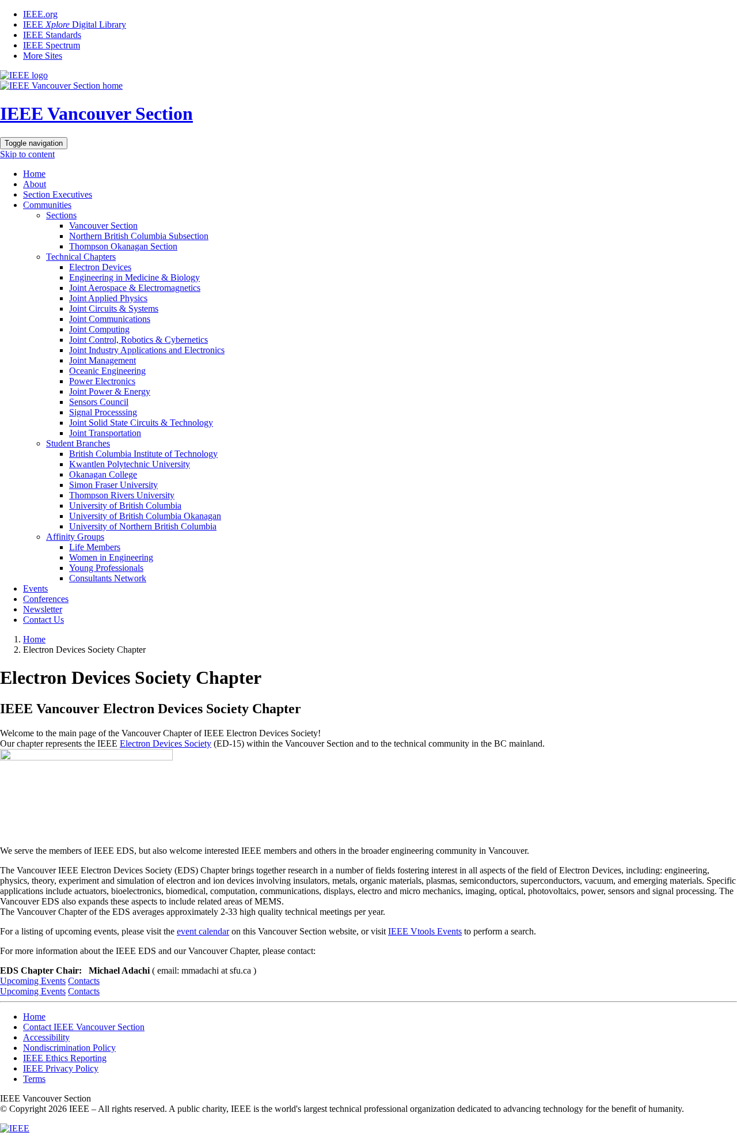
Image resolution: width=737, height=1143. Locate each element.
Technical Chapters (81, 257)
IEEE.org (40, 14)
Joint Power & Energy (109, 391)
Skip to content (27, 154)
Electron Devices (100, 267)
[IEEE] (14, 1128)
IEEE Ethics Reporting (65, 1058)
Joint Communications (109, 319)
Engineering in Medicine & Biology (134, 277)
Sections (61, 215)
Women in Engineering (111, 557)
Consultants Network (107, 578)
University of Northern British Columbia (142, 526)
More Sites (42, 55)
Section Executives (57, 194)
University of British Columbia (125, 505)
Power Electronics (102, 381)
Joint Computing (99, 329)
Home (34, 174)
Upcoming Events (33, 981)
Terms (34, 1079)
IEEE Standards (52, 35)
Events (35, 588)
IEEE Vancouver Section (96, 113)
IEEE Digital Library (74, 24)
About (34, 184)
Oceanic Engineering (107, 371)
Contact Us (43, 620)
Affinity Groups (75, 537)
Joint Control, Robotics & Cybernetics (138, 340)
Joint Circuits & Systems (113, 308)
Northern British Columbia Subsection (138, 236)
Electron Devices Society (165, 743)
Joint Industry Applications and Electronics (147, 350)
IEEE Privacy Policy (60, 1068)
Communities (47, 205)
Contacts (84, 981)
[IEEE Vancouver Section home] (61, 85)
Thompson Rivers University (121, 495)
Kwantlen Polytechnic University (129, 464)
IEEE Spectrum (51, 45)
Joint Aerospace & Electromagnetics (134, 288)
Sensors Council (98, 402)
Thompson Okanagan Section (123, 246)
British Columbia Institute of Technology (143, 454)
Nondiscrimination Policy (69, 1048)
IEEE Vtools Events (425, 931)
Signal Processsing (103, 412)
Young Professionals (106, 568)
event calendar (203, 931)
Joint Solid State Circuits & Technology (141, 422)
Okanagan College (103, 474)
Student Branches (78, 443)
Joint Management (102, 360)
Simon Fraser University (113, 485)
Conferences (46, 599)
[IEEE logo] (24, 75)
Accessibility (46, 1037)
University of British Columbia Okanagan (145, 516)
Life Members (94, 547)
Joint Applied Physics (108, 298)
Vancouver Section (103, 225)
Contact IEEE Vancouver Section (84, 1027)
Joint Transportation (105, 433)
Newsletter (42, 609)
